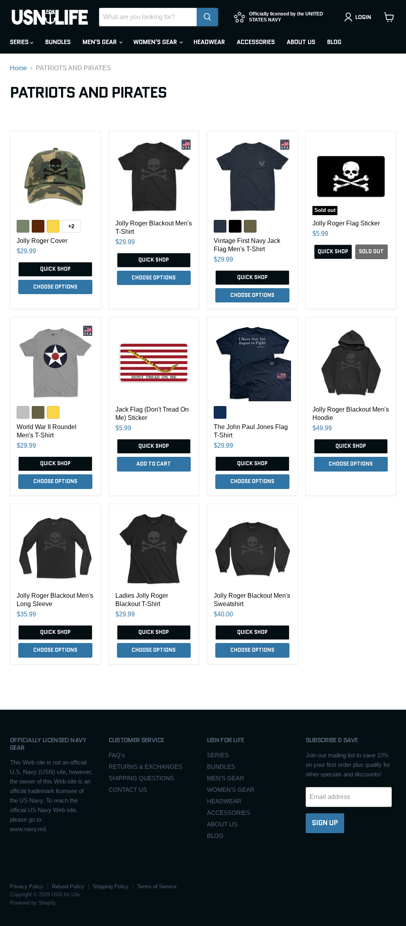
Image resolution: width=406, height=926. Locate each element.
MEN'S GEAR (100, 42)
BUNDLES (58, 42)
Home (18, 68)
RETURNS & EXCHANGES (145, 766)
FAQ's (117, 755)
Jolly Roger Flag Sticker (346, 223)
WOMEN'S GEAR (155, 42)
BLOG (334, 42)
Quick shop (55, 269)
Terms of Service (156, 886)
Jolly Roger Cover (42, 240)
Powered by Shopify (33, 903)
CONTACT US (128, 789)
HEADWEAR (209, 42)
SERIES (20, 42)
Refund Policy (68, 886)
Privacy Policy (26, 886)
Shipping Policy (110, 886)
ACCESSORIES (256, 42)
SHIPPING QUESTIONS (141, 778)
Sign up (325, 823)
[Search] (207, 17)
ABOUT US (301, 42)
